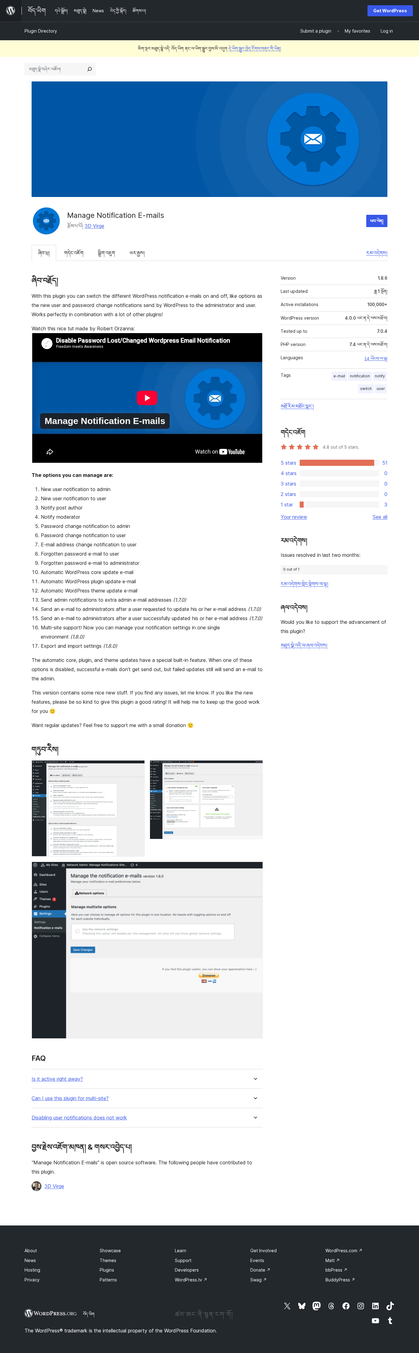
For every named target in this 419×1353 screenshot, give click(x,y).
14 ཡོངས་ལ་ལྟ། (375, 358)
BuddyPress (340, 1279)
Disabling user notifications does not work (79, 1118)
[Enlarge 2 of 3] (255, 768)
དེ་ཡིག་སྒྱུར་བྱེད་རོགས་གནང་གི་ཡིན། (255, 48)
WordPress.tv (191, 1279)
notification (360, 376)
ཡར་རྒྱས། (137, 253)
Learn (180, 1250)
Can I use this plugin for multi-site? (70, 1098)
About (31, 1250)
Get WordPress (390, 10)
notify (380, 376)
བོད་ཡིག (88, 1314)
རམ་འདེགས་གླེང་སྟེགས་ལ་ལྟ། (304, 584)
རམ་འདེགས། (376, 253)
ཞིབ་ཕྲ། (44, 253)
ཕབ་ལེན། (376, 220)
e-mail (339, 376)
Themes (108, 1260)
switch (366, 388)
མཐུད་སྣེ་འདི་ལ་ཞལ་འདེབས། (304, 645)
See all (380, 517)
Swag (258, 1279)
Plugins (107, 1269)
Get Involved (263, 1250)
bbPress (336, 1269)
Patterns (108, 1279)
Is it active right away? (57, 1079)
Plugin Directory (41, 30)
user (381, 388)
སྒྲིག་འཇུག (106, 253)
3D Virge (94, 226)
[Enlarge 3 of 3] (255, 870)
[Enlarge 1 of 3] (136, 768)
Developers (187, 1269)
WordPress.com (344, 1250)
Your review (294, 517)
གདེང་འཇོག (73, 253)
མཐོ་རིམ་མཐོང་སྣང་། (297, 406)
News (30, 1260)
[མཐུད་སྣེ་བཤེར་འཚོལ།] (89, 69)
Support (183, 1260)
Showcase (110, 1250)
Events (257, 1260)
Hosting (32, 1269)
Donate (260, 1269)
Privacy (32, 1279)
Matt (332, 1260)
